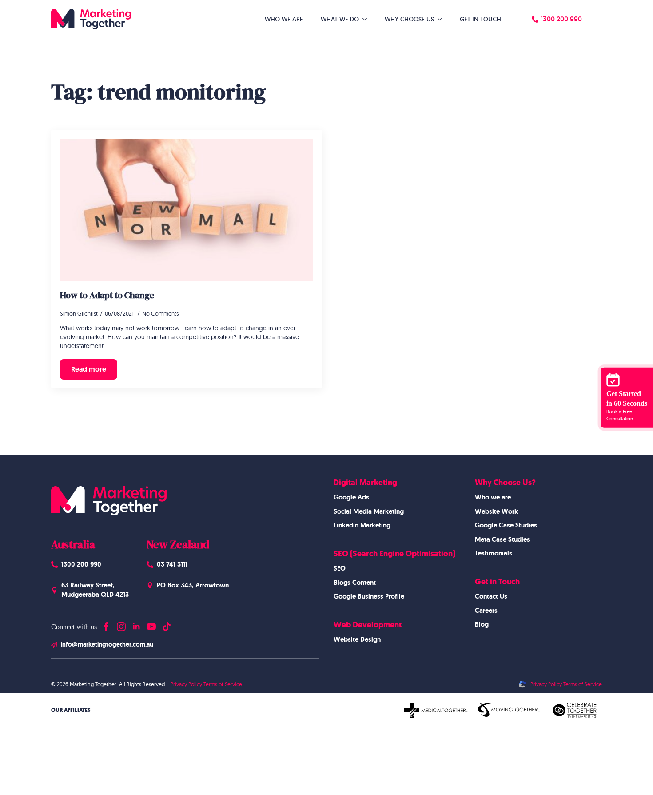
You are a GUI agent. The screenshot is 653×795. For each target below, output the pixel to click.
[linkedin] (136, 624)
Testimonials (493, 553)
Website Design (357, 639)
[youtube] (151, 624)
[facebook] (106, 624)
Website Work (496, 511)
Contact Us (491, 596)
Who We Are (284, 19)
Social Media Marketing (369, 511)
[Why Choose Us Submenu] (442, 19)
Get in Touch (480, 19)
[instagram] (121, 624)
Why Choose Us (409, 19)
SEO (340, 568)
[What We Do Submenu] (367, 19)
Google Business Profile (369, 596)
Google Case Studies (506, 525)
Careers (486, 610)
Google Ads (351, 497)
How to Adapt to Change (107, 295)
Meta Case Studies (502, 539)
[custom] (166, 624)
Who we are (493, 497)
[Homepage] (91, 19)
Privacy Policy (186, 684)
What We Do (340, 19)
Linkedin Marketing (362, 525)
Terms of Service (222, 684)
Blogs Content (355, 582)
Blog (482, 624)
